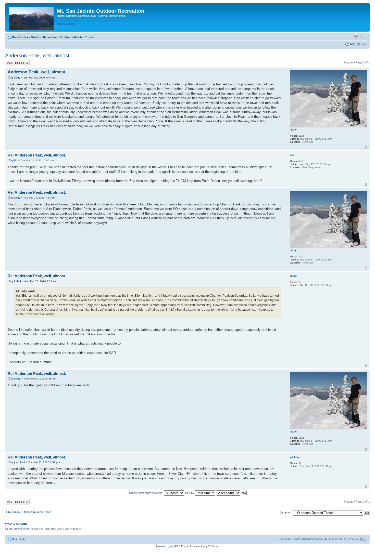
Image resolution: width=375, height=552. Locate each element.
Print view (356, 36)
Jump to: (285, 512)
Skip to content (66, 23)
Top (366, 147)
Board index (20, 37)
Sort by (190, 492)
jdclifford (19, 462)
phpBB (174, 546)
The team (284, 539)
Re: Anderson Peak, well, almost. (37, 155)
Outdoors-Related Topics (77, 37)
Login (364, 44)
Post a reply (12, 61)
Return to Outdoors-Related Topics (30, 512)
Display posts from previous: (146, 492)
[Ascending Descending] (232, 492)
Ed (15, 160)
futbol (17, 281)
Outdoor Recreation (44, 37)
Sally (17, 77)
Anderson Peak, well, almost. (38, 55)
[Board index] (31, 17)
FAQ (352, 44)
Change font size (363, 36)
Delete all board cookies (307, 539)
